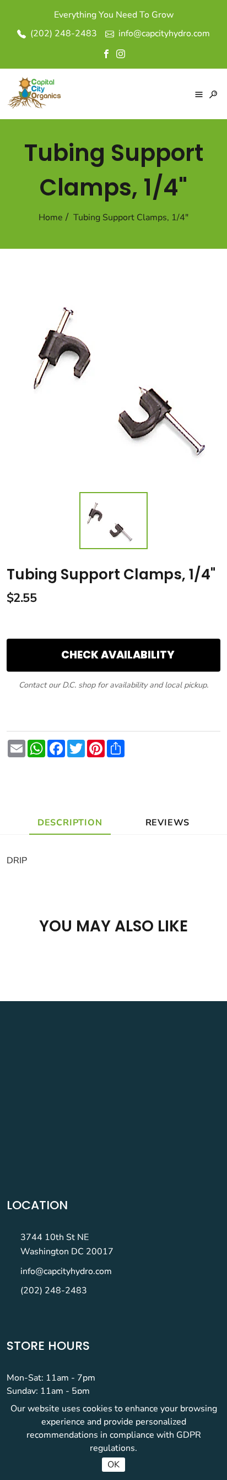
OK (113, 1465)
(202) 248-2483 (53, 1290)
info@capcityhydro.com (66, 1271)
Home (51, 217)
